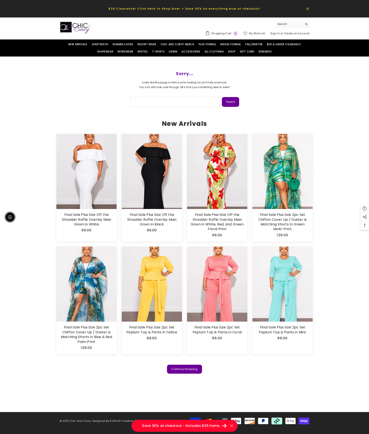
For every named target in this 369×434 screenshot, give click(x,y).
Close (307, 8)
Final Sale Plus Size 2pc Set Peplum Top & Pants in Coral (217, 329)
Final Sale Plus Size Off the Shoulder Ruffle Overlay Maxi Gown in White (86, 219)
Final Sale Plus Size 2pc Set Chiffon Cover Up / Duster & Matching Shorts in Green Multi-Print (282, 221)
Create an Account (296, 33)
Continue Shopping (184, 369)
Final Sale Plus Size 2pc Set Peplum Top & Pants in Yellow (151, 329)
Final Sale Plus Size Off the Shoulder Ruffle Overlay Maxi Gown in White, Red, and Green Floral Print (217, 221)
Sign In (275, 33)
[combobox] (289, 24)
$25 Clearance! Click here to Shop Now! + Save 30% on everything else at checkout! (184, 9)
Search (230, 101)
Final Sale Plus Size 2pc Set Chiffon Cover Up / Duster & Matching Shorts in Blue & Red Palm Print (86, 334)
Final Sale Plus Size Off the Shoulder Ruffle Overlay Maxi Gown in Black (151, 219)
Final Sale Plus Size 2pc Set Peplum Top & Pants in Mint (282, 329)
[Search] (292, 24)
